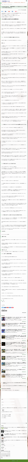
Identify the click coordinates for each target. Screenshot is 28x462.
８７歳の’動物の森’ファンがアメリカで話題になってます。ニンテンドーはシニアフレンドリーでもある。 (16, 357)
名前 (3, 399)
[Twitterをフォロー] (2, 310)
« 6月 (1, 457)
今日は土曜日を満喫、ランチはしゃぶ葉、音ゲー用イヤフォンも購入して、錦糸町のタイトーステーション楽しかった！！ (16, 318)
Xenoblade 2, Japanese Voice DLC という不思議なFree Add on (15, 369)
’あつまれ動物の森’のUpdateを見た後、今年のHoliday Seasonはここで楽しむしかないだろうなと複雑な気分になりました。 (16, 330)
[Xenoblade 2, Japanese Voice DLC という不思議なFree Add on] (3, 371)
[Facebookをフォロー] (3, 310)
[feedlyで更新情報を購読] (5, 310)
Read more (24, 321)
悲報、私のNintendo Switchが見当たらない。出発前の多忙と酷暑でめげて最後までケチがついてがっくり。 (16, 324)
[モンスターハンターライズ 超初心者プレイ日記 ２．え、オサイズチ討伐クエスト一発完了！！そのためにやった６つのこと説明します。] (3, 351)
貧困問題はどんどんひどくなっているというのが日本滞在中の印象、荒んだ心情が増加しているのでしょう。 (15, 383)
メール (3, 402)
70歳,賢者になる (6, 1)
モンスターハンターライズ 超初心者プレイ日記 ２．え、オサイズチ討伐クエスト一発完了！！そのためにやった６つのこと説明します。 (16, 350)
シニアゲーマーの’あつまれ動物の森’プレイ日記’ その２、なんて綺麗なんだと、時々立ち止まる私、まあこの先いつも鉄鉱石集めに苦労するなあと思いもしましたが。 (16, 336)
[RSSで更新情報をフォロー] (6, 310)
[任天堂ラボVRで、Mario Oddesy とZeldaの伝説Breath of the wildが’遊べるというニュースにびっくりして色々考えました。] (3, 376)
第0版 (17, 460)
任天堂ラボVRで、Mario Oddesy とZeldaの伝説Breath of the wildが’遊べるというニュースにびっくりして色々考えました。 (16, 375)
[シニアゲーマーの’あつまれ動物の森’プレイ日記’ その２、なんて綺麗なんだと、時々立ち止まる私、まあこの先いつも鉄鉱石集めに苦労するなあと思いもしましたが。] (3, 337)
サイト (2, 404)
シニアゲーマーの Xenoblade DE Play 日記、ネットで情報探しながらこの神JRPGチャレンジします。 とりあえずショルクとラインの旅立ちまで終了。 (16, 363)
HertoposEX (24, 312)
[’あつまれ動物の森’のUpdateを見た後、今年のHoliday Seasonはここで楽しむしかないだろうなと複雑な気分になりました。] (3, 331)
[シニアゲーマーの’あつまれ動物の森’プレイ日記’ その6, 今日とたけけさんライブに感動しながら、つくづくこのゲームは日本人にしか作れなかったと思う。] (3, 344)
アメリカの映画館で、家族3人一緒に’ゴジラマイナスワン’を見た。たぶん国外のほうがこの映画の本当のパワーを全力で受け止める (15, 434)
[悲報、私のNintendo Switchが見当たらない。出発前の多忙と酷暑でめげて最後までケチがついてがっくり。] (3, 325)
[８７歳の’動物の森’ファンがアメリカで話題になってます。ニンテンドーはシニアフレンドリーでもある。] (3, 358)
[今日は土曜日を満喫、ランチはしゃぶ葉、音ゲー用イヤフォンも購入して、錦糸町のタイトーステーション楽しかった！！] (3, 319)
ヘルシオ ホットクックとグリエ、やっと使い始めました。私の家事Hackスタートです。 (14, 385)
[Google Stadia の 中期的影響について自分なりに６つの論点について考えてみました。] (12, 11)
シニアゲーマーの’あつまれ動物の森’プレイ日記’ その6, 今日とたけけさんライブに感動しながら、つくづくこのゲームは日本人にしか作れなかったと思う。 (16, 343)
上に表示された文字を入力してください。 (7, 411)
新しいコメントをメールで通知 (6, 414)
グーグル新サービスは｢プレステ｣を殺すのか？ (10, 19)
